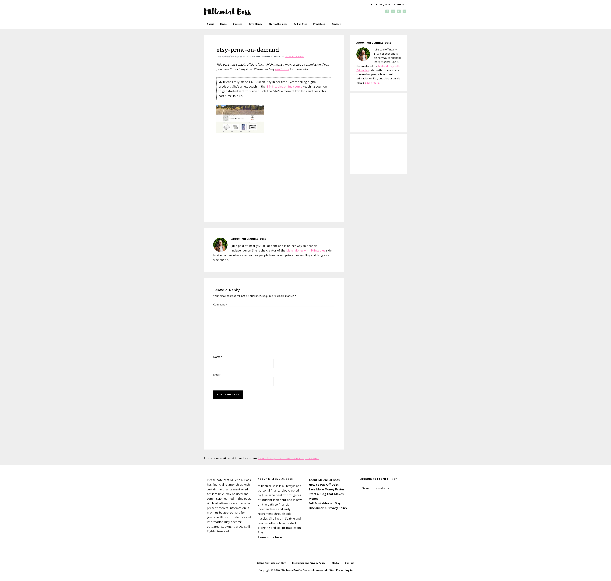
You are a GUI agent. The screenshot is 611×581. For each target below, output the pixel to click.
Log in (349, 570)
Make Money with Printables (305, 250)
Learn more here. (270, 537)
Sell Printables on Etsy (325, 503)
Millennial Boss (227, 9)
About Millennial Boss (324, 480)
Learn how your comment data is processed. (288, 458)
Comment (220, 304)
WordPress (336, 570)
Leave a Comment (294, 56)
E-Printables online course (284, 86)
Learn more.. (372, 82)
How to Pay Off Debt (324, 484)
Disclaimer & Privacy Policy (328, 508)
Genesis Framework (315, 570)
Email (217, 374)
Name (217, 357)
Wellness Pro (289, 570)
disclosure (282, 69)
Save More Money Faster (326, 489)
